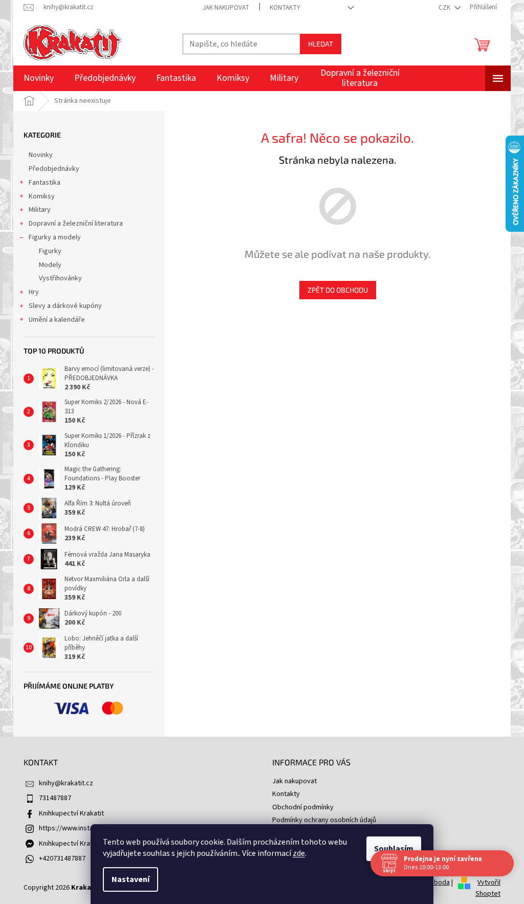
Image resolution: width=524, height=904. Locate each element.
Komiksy (42, 196)
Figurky (50, 251)
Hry (34, 292)
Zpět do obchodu (338, 289)
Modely (50, 265)
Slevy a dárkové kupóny (65, 306)
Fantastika (44, 183)
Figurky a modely (55, 237)
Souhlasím (393, 848)
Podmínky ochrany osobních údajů (324, 820)
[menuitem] (38, 78)
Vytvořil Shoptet (487, 888)
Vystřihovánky (60, 278)
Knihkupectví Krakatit (71, 813)
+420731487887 (62, 858)
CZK (445, 7)
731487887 (55, 798)
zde (299, 853)
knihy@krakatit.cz (66, 783)
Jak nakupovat (226, 7)
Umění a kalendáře (57, 320)
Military (40, 210)
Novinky (41, 155)
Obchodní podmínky (303, 807)
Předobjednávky (54, 169)
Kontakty (285, 7)
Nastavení (130, 879)
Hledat (320, 43)
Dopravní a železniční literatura (76, 223)
